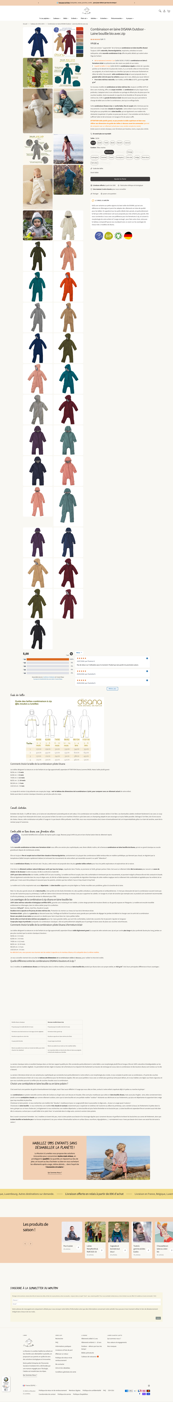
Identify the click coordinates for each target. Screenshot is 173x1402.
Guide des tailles (98, 168)
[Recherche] (160, 11)
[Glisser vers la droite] (30, 1244)
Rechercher (59, 1338)
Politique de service (64, 1394)
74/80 (106, 143)
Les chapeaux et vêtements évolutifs (65, 2)
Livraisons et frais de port (64, 1350)
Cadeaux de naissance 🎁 (90, 1357)
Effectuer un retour (61, 1354)
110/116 (127, 143)
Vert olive (94, 163)
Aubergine (94, 157)
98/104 (119, 143)
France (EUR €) (30, 1385)
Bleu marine (109, 152)
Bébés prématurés (87, 1353)
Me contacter (59, 1364)
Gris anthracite (105, 163)
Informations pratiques (63, 1346)
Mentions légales (74, 1390)
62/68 (100, 143)
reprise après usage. (54, 835)
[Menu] (9, 1377)
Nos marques (111, 1346)
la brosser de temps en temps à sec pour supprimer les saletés (76, 894)
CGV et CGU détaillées (62, 1368)
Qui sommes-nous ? (55, 1172)
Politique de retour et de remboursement (53, 1390)
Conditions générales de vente (65, 1372)
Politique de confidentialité (92, 1390)
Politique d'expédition (80, 1394)
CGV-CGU (111, 1390)
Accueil (25, 24)
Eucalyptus (120, 157)
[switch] (6, 1390)
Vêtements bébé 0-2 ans (89, 1338)
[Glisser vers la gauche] (25, 1244)
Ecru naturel (139, 152)
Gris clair (129, 157)
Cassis (111, 157)
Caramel (104, 157)
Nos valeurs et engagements (117, 1342)
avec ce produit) (135, 894)
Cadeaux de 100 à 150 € (37, 24)
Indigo (137, 157)
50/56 (93, 143)
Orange (129, 152)
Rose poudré (120, 152)
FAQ (56, 1342)
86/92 (113, 143)
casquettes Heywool (110, 2)
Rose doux (145, 157)
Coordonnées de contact (47, 1394)
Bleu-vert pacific (97, 152)
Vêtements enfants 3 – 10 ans (91, 1342)
